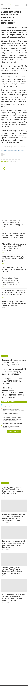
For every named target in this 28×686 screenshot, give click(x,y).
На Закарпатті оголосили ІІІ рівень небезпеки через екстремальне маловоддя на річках (12, 224)
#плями (22, 150)
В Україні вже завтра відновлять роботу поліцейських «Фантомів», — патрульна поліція (14, 303)
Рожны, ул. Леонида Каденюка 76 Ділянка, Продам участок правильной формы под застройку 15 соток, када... (13, 517)
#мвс (15, 150)
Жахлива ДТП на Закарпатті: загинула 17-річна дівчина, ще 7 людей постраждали (14, 362)
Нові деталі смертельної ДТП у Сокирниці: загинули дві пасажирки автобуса (14, 371)
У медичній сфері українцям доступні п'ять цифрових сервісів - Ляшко (14, 269)
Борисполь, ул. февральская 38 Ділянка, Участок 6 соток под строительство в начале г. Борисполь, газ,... (13, 544)
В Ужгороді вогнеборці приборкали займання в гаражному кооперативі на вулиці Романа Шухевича (11, 281)
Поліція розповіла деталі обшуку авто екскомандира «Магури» (13, 380)
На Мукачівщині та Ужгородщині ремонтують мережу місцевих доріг (14, 259)
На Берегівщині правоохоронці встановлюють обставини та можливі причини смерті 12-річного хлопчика (14, 392)
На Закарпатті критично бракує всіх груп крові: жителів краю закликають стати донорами (13, 235)
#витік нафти (10, 150)
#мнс (19, 150)
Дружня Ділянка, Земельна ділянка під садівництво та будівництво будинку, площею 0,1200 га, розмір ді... (13, 491)
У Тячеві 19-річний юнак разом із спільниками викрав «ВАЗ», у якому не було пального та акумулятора (14, 247)
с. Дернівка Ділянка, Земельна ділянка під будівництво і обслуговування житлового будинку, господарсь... (13, 597)
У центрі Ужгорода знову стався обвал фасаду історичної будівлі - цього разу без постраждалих (14, 293)
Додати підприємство (14, 431)
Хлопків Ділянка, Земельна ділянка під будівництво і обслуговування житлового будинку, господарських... (12, 571)
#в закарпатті (4, 150)
